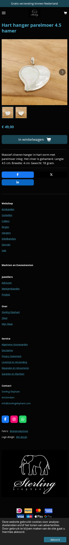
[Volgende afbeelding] (62, 72)
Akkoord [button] (55, 539)
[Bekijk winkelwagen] (65, 13)
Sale (4, 250)
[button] (8, 112)
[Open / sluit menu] (3, 13)
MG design (21, 437)
